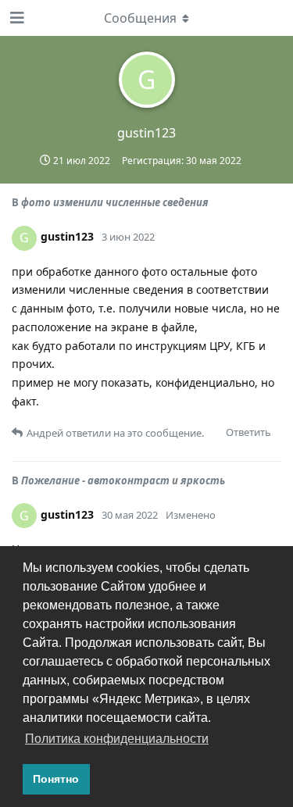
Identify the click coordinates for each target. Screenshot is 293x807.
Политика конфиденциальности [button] (117, 738)
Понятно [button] (56, 779)
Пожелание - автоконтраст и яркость (123, 480)
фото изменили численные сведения (115, 202)
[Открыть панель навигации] (15, 18)
